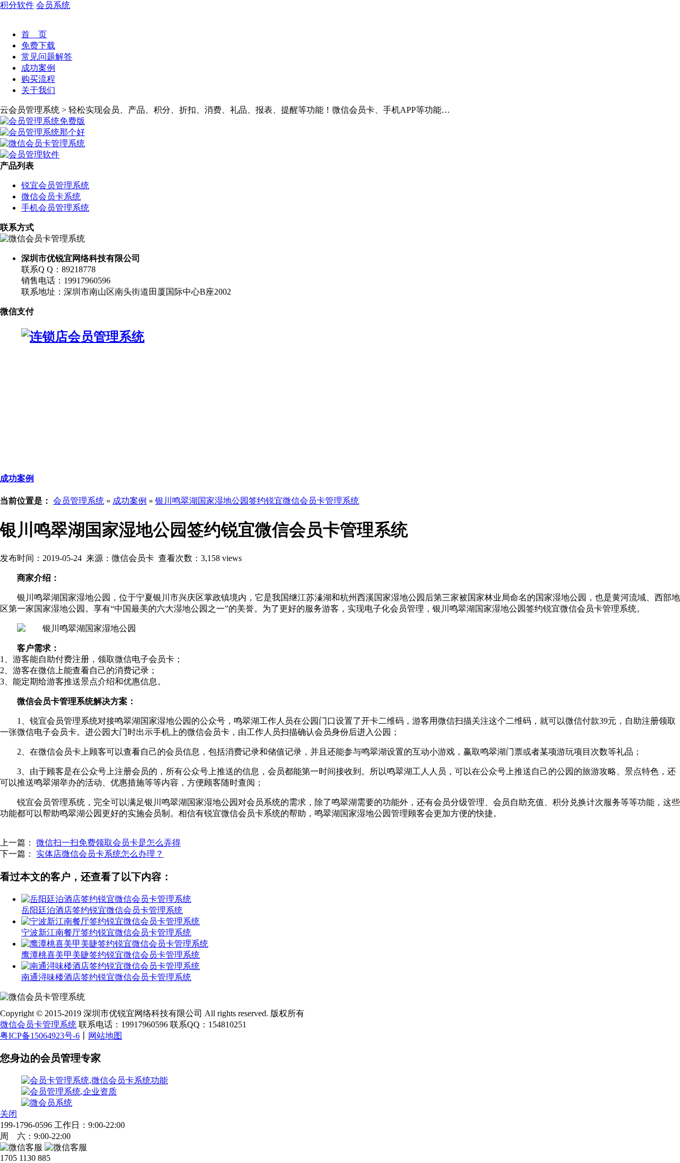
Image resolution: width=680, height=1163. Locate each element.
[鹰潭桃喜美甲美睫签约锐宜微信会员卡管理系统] (114, 943)
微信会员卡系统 (51, 196)
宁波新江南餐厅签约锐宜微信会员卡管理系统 (106, 932)
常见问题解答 (46, 56)
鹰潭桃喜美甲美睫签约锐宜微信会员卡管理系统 (110, 954)
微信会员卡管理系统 (38, 1024)
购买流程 (38, 78)
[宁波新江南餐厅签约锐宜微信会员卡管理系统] (110, 921)
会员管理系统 (78, 500)
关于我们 (38, 90)
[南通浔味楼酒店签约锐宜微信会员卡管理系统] (110, 965)
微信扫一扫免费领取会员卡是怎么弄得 (108, 842)
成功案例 (38, 67)
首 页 (34, 34)
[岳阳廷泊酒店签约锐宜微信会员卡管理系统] (106, 898)
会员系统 (53, 5)
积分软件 (17, 5)
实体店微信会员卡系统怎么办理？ (100, 853)
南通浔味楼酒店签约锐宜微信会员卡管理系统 (106, 977)
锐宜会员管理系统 (55, 185)
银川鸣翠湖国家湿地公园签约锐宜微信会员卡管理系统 (257, 500)
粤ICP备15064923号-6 (40, 1035)
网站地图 (105, 1035)
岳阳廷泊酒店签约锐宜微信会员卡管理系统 (102, 910)
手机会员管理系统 (55, 207)
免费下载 (38, 45)
